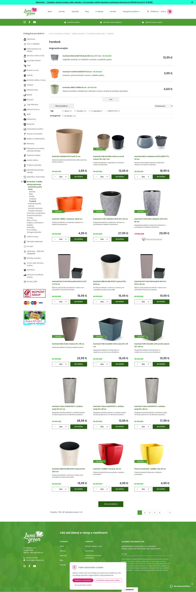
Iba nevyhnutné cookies (83, 585)
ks (61, 177)
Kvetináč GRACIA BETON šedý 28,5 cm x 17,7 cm (82, 56)
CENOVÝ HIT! (114, 111)
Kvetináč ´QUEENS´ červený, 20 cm (107, 469)
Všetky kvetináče (78, 33)
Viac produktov (111, 504)
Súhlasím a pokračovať (83, 580)
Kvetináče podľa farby (96, 33)
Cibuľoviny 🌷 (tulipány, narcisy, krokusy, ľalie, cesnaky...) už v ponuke (64, 2)
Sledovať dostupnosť (153, 239)
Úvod (51, 33)
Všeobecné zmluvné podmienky (93, 556)
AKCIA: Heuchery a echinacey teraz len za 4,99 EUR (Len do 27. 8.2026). (124, 2)
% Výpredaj (96, 111)
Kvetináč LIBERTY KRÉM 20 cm (74, 87)
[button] (192, 584)
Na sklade (70, 116)
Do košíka (79, 177)
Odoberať (130, 590)
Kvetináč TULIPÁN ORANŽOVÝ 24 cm (77, 72)
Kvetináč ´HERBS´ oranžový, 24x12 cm (67, 219)
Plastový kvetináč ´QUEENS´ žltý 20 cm (150, 469)
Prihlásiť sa (154, 11)
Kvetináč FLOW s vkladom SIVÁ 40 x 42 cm (110, 219)
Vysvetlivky (89, 551)
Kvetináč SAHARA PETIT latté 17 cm (66, 156)
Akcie (50, 11)
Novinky (62, 11)
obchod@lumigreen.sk (35, 560)
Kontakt (63, 565)
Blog (61, 560)
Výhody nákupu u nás (93, 546)
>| (169, 513)
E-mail (124, 554)
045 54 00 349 (32, 558)
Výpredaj (75, 11)
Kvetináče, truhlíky (62, 33)
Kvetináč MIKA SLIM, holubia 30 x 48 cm (68, 344)
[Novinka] (110, 141)
